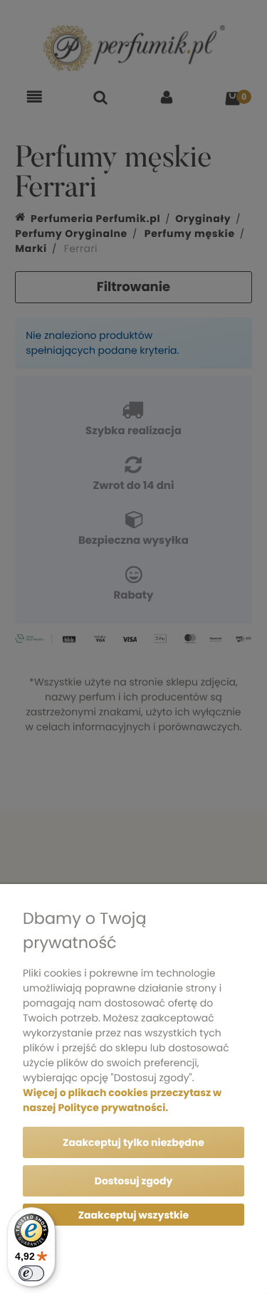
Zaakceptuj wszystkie (133, 1215)
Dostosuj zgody (134, 1181)
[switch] (31, 1273)
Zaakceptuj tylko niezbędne (133, 1142)
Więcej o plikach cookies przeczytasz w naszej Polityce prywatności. (122, 1100)
